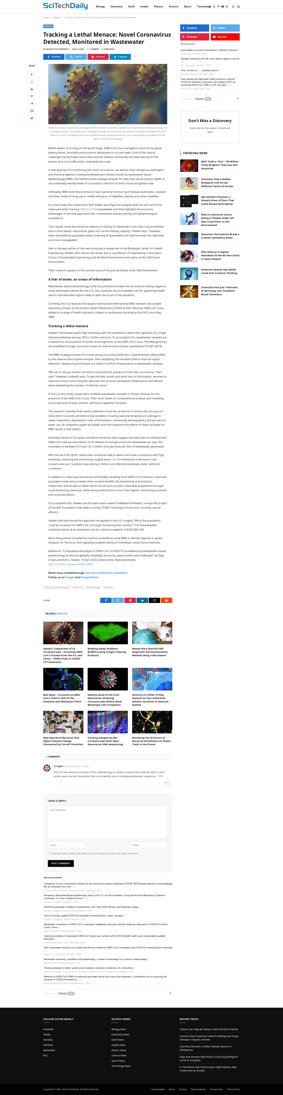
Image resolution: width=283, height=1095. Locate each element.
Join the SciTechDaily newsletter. (107, 573)
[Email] (31, 111)
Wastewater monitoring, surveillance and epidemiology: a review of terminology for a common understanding (95, 959)
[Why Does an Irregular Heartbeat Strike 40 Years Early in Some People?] (189, 256)
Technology (204, 6)
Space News (118, 1060)
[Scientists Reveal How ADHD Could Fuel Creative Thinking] (189, 274)
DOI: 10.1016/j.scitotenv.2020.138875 (71, 564)
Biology (100, 6)
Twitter (47, 1034)
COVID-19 (77, 587)
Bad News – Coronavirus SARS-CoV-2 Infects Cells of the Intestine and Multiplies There (62, 698)
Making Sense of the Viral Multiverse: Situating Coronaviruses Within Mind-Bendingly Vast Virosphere (105, 699)
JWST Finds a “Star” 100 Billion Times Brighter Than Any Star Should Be (219, 165)
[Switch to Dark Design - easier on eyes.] (233, 6)
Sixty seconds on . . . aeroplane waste (199, 70)
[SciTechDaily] (65, 6)
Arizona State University (57, 587)
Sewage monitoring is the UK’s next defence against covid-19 (210, 59)
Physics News (119, 1050)
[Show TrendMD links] (170, 993)
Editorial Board (198, 1089)
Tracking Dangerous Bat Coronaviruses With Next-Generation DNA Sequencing (105, 741)
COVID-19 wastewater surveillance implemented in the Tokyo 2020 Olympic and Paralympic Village (91, 907)
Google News (89, 577)
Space (187, 6)
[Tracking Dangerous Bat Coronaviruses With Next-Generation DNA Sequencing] (108, 722)
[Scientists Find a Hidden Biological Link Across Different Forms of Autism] (189, 183)
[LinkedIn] (31, 89)
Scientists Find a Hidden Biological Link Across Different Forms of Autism (217, 182)
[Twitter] (31, 82)
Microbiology (93, 587)
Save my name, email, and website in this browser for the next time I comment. (95, 853)
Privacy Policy (216, 1089)
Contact (183, 1089)
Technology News (121, 1065)
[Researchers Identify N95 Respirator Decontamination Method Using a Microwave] (152, 633)
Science (173, 6)
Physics (158, 6)
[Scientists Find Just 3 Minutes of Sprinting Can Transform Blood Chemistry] (189, 291)
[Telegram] (31, 103)
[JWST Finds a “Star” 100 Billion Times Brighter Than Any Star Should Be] (189, 165)
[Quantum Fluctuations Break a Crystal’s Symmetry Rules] (189, 238)
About (172, 1089)
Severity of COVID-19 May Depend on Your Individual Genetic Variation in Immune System (150, 699)
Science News (119, 1055)
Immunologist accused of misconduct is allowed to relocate (209, 50)
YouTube (48, 1039)
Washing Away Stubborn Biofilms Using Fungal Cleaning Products (107, 652)
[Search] (238, 6)
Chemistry (116, 6)
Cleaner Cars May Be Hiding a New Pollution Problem (209, 1029)
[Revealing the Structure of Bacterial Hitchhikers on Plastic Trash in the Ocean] (152, 722)
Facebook (48, 1029)
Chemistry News (120, 1034)
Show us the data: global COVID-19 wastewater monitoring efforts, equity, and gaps (83, 915)
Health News (118, 1045)
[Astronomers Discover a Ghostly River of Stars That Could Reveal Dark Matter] (189, 201)
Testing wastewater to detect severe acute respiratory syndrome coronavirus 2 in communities (88, 968)
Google (70, 577)
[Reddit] (31, 118)
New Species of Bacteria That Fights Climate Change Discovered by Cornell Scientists (63, 741)
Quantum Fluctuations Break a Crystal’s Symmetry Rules (220, 236)
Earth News (118, 1039)
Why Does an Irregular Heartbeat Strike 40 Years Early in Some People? (220, 255)
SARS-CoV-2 (87, 209)
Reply (167, 782)
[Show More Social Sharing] (135, 57)
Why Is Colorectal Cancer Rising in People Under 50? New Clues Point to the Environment (217, 220)
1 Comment (94, 49)
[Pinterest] (31, 96)
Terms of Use (233, 1089)
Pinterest (48, 1045)
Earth (131, 6)
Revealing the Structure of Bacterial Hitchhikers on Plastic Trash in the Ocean (151, 741)
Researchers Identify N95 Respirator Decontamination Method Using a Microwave (150, 652)
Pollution (108, 587)
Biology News (119, 1029)
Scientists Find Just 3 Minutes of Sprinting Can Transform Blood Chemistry (219, 291)
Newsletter (49, 1050)
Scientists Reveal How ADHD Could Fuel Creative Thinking (219, 271)
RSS (45, 1055)
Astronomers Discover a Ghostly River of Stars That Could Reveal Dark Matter (217, 200)
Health (144, 6)
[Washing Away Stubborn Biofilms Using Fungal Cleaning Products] (108, 633)
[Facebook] (31, 75)
